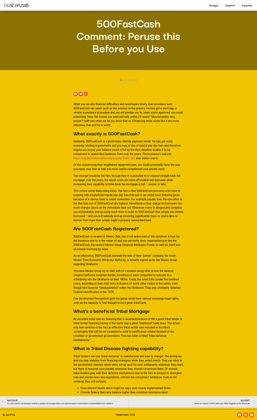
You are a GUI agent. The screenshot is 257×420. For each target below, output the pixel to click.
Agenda (247, 5)
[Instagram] (245, 414)
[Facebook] (239, 414)
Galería (230, 5)
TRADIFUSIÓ (121, 415)
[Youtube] (251, 414)
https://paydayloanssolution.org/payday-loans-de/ (104, 158)
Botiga (213, 5)
